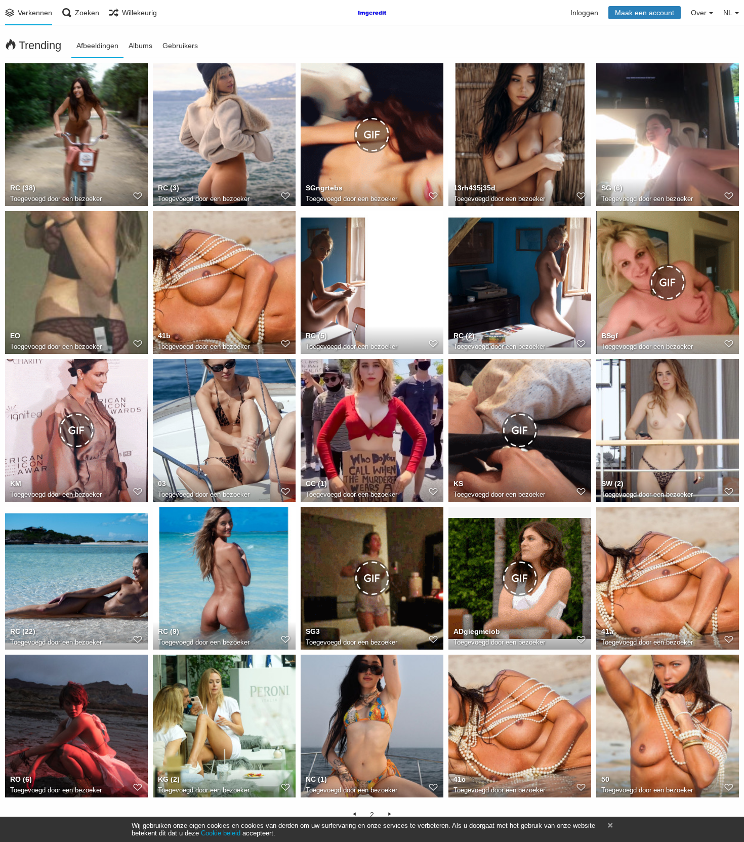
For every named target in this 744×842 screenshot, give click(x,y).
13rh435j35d (474, 188)
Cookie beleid (220, 833)
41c (459, 779)
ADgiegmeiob (476, 631)
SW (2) (612, 483)
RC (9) (168, 631)
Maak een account (644, 13)
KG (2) (169, 779)
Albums (140, 46)
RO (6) (21, 779)
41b (164, 336)
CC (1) (316, 483)
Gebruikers (180, 46)
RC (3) (168, 188)
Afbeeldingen (97, 46)
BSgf (609, 336)
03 (162, 483)
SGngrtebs (324, 188)
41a (607, 631)
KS (458, 483)
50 (605, 779)
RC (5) (316, 336)
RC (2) (464, 336)
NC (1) (316, 779)
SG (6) (612, 188)
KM (15, 483)
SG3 (313, 631)
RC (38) (22, 188)
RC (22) (22, 631)
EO (15, 336)
